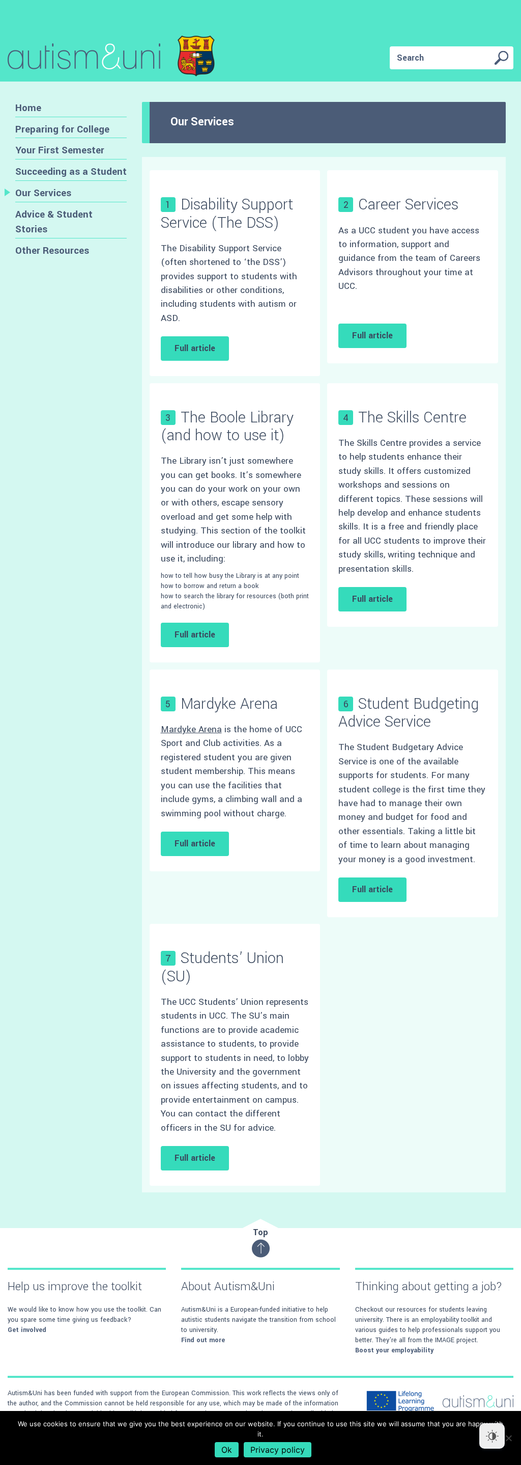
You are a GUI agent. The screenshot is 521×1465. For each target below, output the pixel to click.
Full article (195, 348)
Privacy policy (277, 1450)
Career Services (408, 204)
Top (260, 1232)
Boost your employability (394, 1350)
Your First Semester (59, 150)
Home (28, 108)
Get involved (27, 1330)
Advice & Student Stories (54, 221)
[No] (508, 1438)
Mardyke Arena (229, 704)
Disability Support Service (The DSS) (227, 213)
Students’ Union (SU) (222, 967)
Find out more (203, 1340)
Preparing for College (62, 129)
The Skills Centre (412, 417)
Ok (226, 1450)
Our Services (43, 193)
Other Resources (52, 250)
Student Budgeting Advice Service (408, 713)
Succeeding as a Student (71, 171)
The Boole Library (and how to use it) (227, 426)
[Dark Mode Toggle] (492, 1436)
